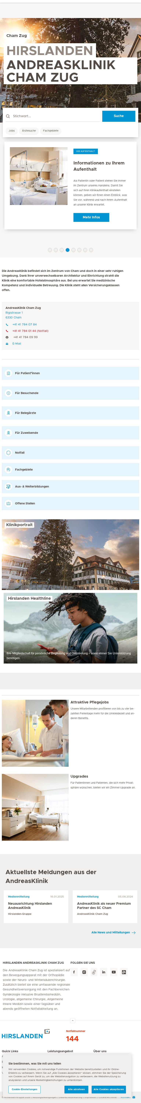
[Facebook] (74, 972)
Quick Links (10, 1051)
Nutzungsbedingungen (44, 1097)
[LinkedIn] (103, 972)
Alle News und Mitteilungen (110, 932)
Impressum (90, 1097)
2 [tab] (56, 250)
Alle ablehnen (76, 1089)
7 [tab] (85, 250)
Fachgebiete (50, 131)
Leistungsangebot (60, 1051)
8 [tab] (91, 250)
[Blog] (124, 972)
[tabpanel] (70, 185)
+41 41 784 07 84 (24, 324)
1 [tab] (50, 250)
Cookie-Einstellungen (24, 1089)
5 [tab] (73, 250)
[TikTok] (94, 972)
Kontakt (125, 1097)
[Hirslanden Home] (34, 1033)
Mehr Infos (91, 217)
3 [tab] (62, 250)
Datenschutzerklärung (70, 1097)
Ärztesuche (29, 131)
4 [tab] (67, 250)
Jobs (12, 131)
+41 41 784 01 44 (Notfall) (30, 330)
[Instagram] (84, 972)
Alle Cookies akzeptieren (109, 1089)
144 (72, 1039)
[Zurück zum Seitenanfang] (72, 1020)
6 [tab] (79, 250)
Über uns (99, 1051)
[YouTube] (113, 972)
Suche (119, 116)
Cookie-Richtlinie (108, 1097)
